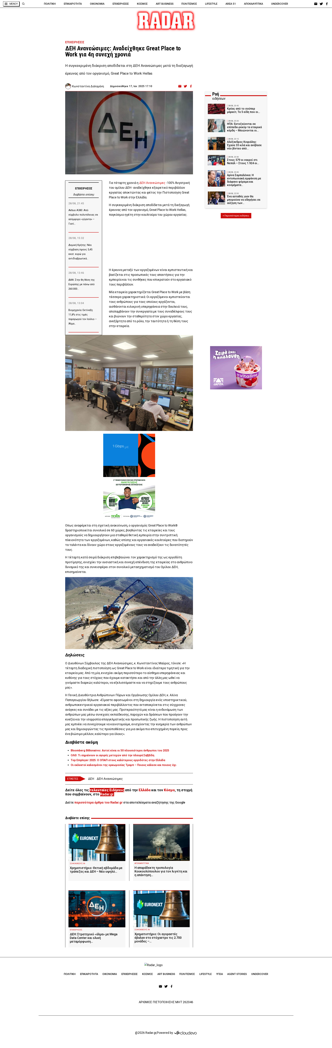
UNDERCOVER (279, 3)
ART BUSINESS (164, 3)
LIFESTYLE (211, 3)
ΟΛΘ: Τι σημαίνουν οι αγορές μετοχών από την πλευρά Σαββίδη (112, 755)
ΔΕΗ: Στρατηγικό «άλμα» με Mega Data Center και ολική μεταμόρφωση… (93, 937)
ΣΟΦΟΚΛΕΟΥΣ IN (77, 863)
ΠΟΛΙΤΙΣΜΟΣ (189, 3)
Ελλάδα (144, 790)
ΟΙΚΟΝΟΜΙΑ (97, 3)
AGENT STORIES (237, 974)
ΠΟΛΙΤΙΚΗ (50, 3)
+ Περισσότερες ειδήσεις (236, 215)
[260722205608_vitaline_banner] (236, 367)
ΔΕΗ (91, 779)
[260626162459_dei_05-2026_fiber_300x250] (129, 455)
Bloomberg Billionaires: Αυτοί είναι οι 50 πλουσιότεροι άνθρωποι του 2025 (120, 750)
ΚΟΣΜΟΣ (142, 3)
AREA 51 (230, 3)
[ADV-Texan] (129, 498)
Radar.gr (106, 794)
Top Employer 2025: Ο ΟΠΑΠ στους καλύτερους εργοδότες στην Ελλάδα (118, 760)
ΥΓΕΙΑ (219, 974)
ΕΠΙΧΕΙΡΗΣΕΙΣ (121, 3)
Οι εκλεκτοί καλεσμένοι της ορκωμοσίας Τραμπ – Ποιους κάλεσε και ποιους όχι (123, 765)
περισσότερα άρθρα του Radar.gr (98, 802)
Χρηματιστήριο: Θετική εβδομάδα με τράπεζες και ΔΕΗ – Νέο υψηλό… (96, 869)
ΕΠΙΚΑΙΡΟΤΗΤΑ (73, 3)
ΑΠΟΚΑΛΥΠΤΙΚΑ (253, 3)
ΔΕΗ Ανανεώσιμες (152, 183)
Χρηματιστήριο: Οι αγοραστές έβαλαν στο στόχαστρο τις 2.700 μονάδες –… (158, 937)
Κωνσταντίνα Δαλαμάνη (88, 86)
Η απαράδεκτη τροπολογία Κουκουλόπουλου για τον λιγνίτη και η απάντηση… (161, 871)
